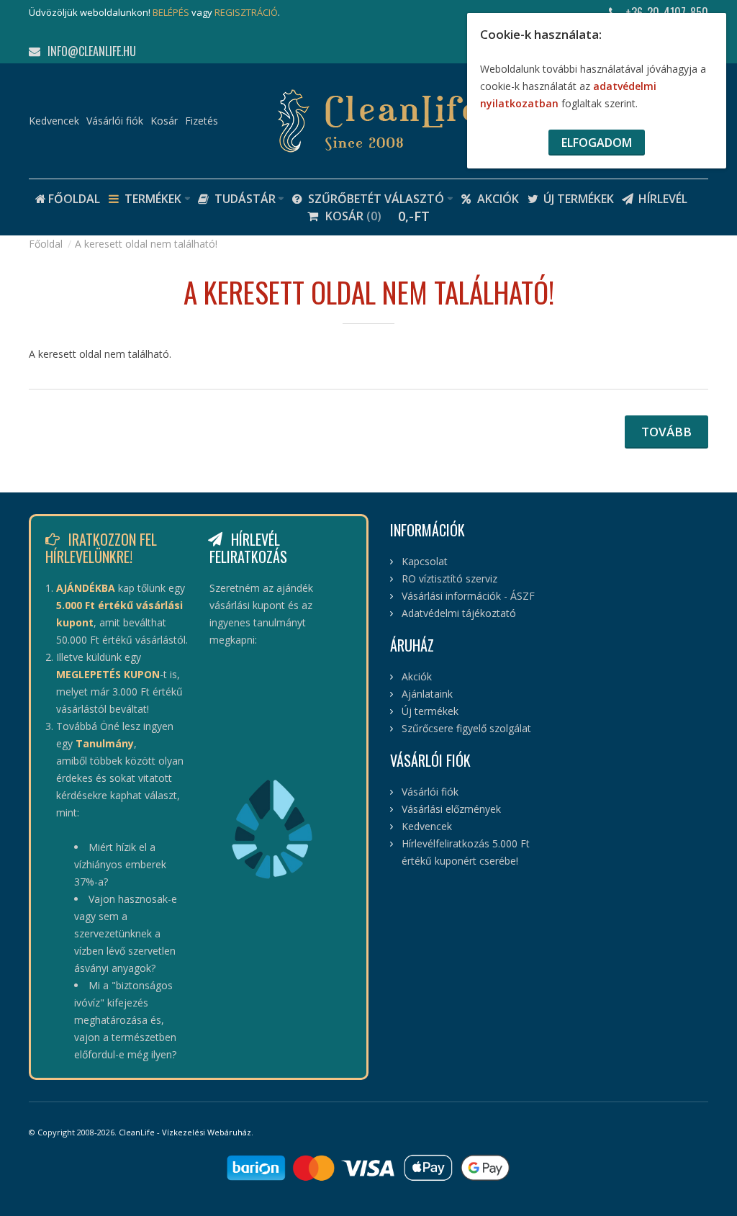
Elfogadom (596, 142)
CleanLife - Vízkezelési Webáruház (185, 1132)
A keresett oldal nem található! (146, 244)
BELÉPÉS (171, 12)
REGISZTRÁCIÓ (246, 12)
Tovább (666, 431)
